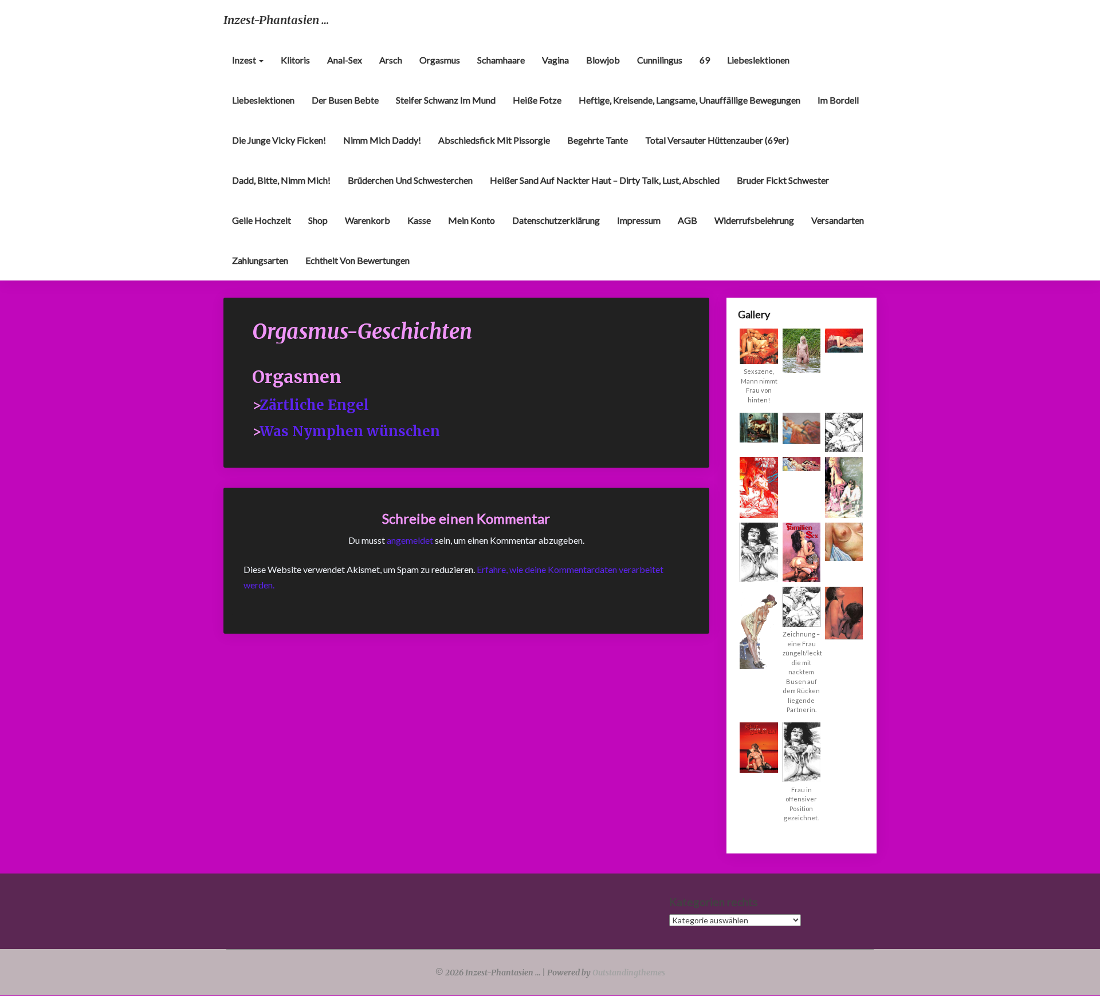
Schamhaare (501, 59)
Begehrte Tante (597, 140)
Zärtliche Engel (314, 405)
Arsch (390, 59)
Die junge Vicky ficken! (279, 140)
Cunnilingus (659, 59)
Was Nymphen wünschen (350, 431)
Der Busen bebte (345, 99)
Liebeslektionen (758, 59)
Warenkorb (367, 220)
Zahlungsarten (260, 260)
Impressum (639, 220)
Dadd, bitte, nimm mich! (281, 180)
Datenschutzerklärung (556, 220)
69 (705, 59)
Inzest (245, 59)
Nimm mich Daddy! (382, 140)
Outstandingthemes (628, 972)
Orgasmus (439, 59)
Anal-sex (344, 59)
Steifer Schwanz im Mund (446, 99)
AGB (687, 220)
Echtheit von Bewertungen (357, 260)
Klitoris (295, 59)
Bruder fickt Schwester (783, 180)
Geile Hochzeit (261, 220)
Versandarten (837, 220)
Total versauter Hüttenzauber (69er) (717, 140)
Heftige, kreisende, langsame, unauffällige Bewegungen (689, 99)
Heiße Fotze (537, 99)
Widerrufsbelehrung (754, 220)
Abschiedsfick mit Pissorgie (494, 140)
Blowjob (603, 59)
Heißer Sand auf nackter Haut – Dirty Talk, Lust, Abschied (605, 180)
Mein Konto (471, 220)
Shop (318, 220)
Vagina (555, 59)
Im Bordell (838, 99)
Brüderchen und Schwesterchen (410, 180)
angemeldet (410, 540)
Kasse (419, 220)
